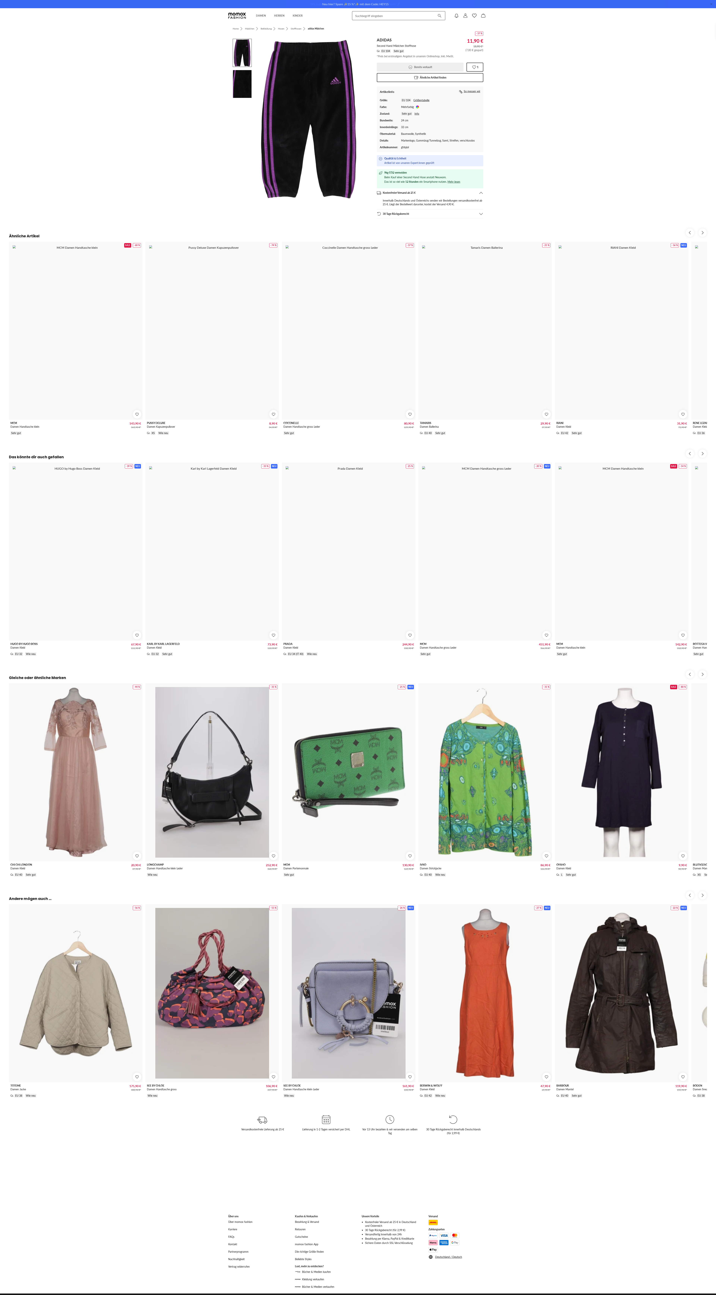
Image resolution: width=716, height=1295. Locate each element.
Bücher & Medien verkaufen (318, 1286)
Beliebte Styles (303, 1259)
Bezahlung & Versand (307, 1221)
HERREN (279, 15)
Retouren (300, 1229)
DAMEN (261, 15)
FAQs (231, 1236)
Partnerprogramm (238, 1251)
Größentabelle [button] (421, 100)
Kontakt (232, 1244)
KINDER (298, 15)
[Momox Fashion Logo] (237, 15)
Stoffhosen (296, 28)
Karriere (232, 1229)
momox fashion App (306, 1244)
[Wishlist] (474, 15)
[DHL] (433, 1222)
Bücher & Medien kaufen (316, 1271)
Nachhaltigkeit (236, 1259)
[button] (430, 77)
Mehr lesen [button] (454, 181)
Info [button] (416, 113)
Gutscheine (301, 1236)
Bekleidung (266, 28)
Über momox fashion (240, 1221)
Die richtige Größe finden (309, 1251)
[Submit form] (439, 15)
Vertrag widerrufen (239, 1266)
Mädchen (249, 28)
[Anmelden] (465, 15)
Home (236, 28)
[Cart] (483, 15)
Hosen (281, 28)
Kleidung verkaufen (313, 1279)
